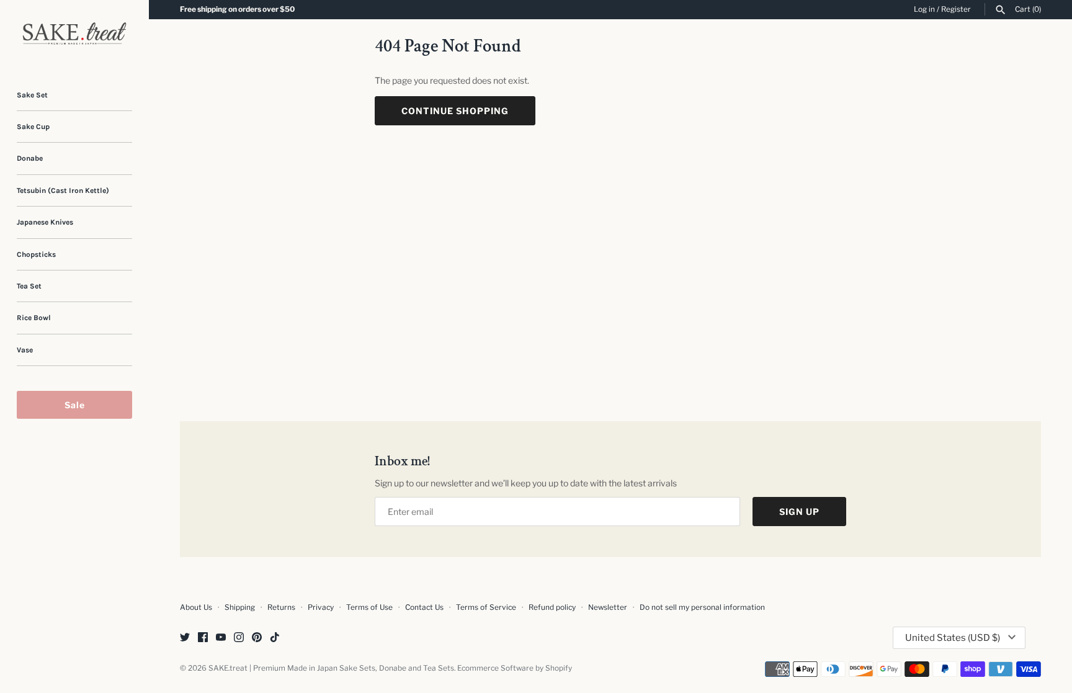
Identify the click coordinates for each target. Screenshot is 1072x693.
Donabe (30, 158)
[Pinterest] (257, 638)
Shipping (240, 607)
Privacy (321, 607)
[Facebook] (203, 638)
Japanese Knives (45, 222)
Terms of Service (486, 607)
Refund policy (552, 607)
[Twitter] (185, 638)
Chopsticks (36, 254)
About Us (196, 607)
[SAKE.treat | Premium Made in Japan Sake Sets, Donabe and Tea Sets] (74, 33)
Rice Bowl (34, 317)
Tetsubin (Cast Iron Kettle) (63, 190)
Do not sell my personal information (702, 607)
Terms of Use (369, 607)
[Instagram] (239, 638)
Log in (924, 9)
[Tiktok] (275, 638)
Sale (75, 405)
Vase (25, 350)
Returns (281, 607)
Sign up (799, 511)
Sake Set (32, 95)
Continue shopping (455, 110)
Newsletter (607, 607)
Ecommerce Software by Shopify (514, 668)
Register (956, 9)
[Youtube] (221, 638)
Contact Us (424, 607)
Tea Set (29, 286)
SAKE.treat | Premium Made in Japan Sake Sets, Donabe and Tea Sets (331, 668)
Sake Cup (33, 126)
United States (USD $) (952, 637)
